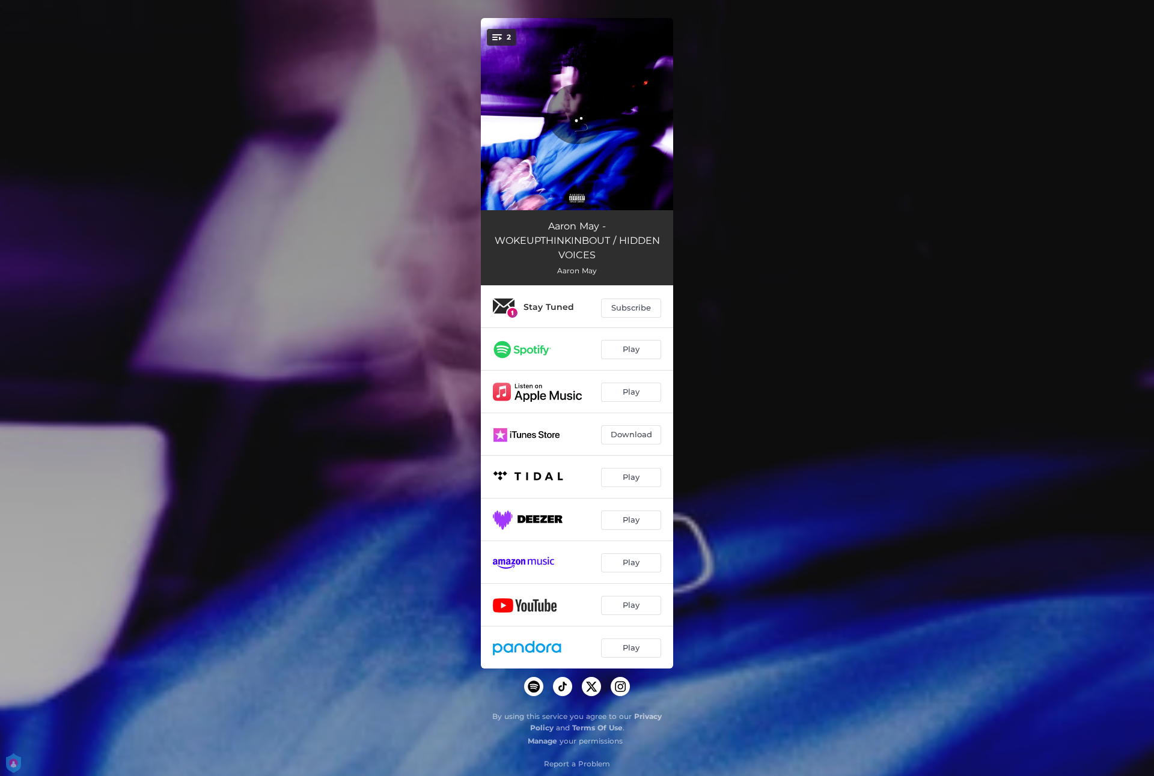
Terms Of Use (597, 727)
